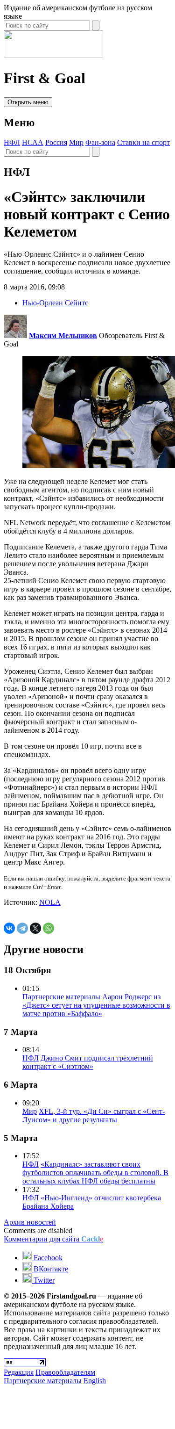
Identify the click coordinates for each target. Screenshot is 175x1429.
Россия (56, 142)
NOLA (50, 902)
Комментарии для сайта (53, 1239)
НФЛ (12, 142)
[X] (35, 928)
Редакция (19, 1372)
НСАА (32, 142)
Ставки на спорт (143, 142)
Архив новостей (30, 1222)
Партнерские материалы (61, 997)
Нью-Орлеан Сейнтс (55, 303)
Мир (76, 142)
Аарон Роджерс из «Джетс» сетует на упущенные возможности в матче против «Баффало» (96, 1005)
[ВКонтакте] (9, 928)
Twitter (43, 1280)
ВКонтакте (50, 1269)
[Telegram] (22, 928)
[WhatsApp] (48, 928)
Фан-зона (100, 142)
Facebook (47, 1258)
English (95, 1381)
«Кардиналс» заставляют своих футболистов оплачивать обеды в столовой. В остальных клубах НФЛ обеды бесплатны (95, 1172)
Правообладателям (65, 1372)
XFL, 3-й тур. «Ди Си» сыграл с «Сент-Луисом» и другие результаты (93, 1115)
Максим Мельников (63, 335)
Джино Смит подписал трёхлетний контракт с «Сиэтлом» (87, 1062)
